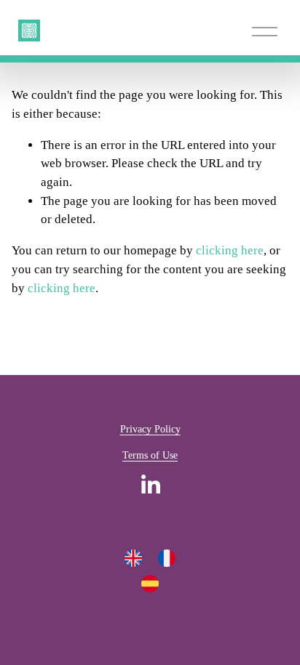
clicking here (230, 250)
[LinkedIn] (150, 484)
